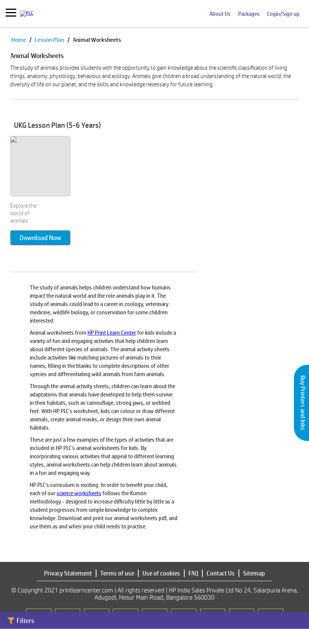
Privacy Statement (68, 573)
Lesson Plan (50, 39)
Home (19, 39)
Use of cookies (161, 573)
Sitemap (254, 573)
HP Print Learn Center (111, 332)
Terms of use (117, 573)
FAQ (193, 573)
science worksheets (79, 493)
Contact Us (221, 573)
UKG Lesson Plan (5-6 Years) (57, 125)
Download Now (40, 238)
